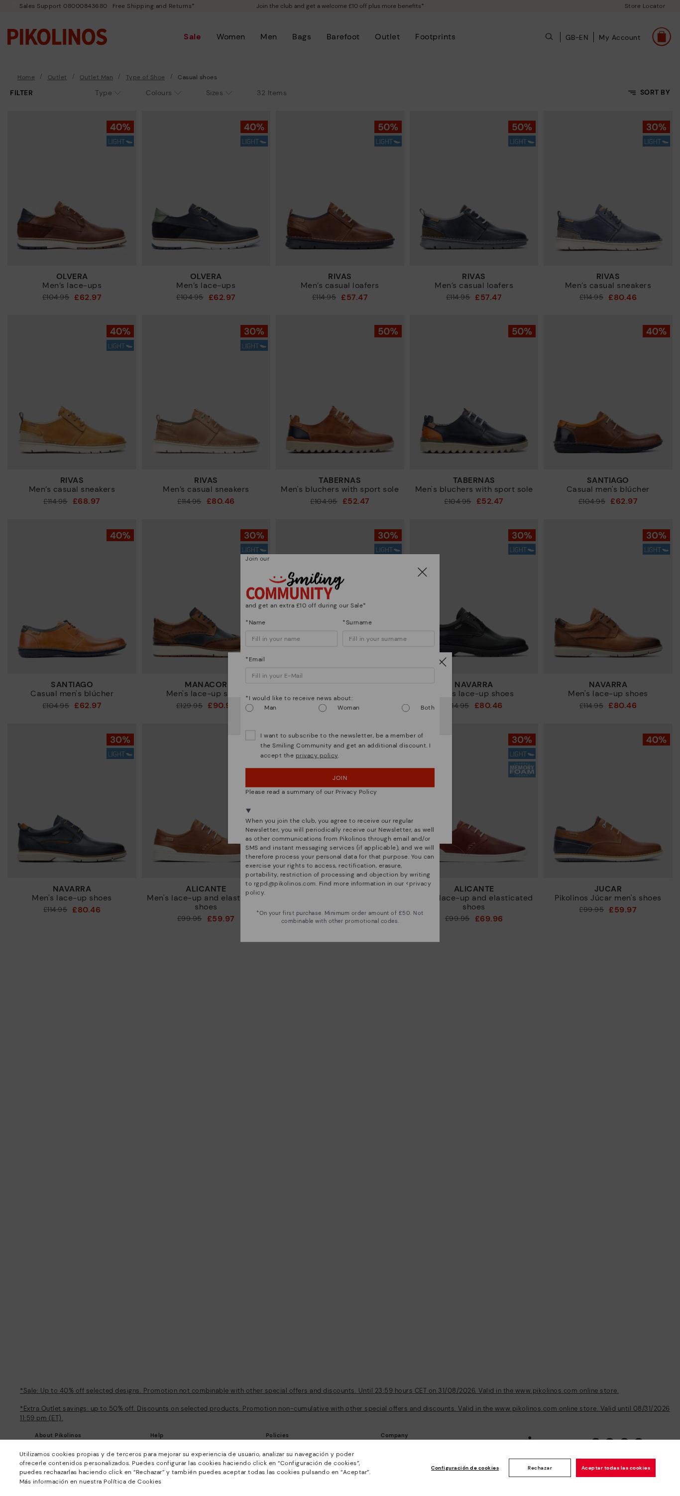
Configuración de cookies (465, 1468)
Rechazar (540, 1468)
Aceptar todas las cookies (616, 1468)
